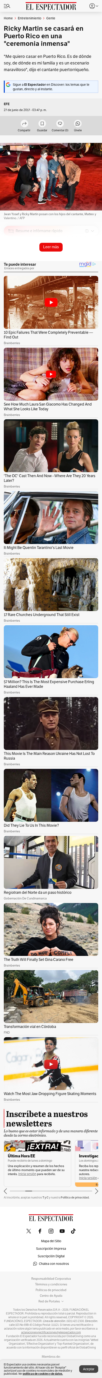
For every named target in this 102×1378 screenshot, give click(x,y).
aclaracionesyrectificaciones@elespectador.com (51, 1332)
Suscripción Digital (51, 1256)
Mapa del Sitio (51, 1241)
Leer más (51, 247)
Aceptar (88, 1369)
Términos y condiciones (51, 1284)
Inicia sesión (27, 1174)
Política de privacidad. (75, 1197)
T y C (45, 1197)
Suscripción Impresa (51, 1248)
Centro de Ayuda (51, 1295)
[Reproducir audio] (11, 258)
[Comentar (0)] (60, 124)
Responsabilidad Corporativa (51, 1278)
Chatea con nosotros (54, 1264)
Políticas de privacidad (51, 1290)
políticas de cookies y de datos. (43, 1373)
